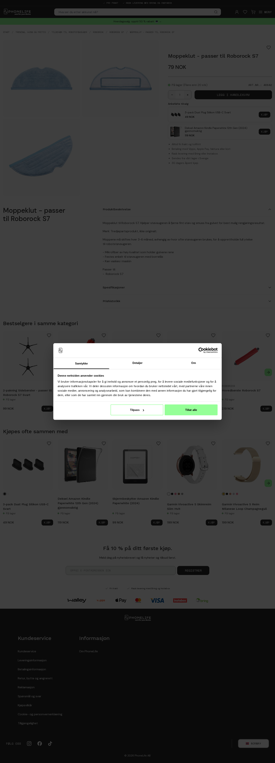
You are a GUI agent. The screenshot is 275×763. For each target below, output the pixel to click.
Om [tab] (193, 362)
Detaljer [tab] (137, 362)
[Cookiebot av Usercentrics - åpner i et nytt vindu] (201, 350)
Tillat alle (191, 409)
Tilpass (135, 409)
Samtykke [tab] (81, 363)
